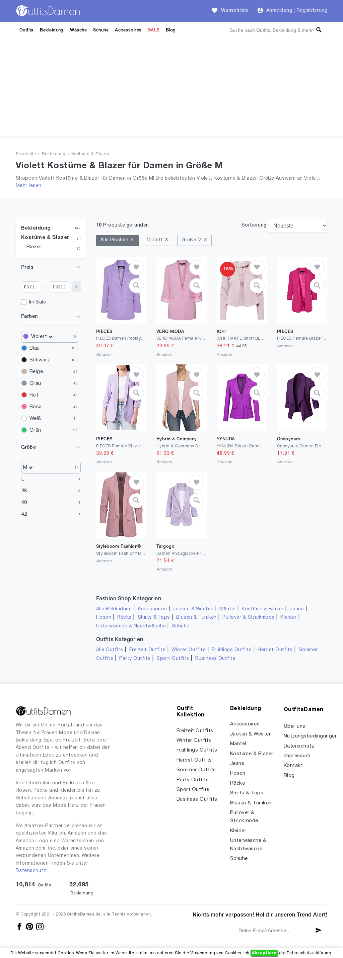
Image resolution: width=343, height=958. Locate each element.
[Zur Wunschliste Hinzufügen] (136, 267)
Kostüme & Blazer (90, 154)
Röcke (124, 617)
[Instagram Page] (40, 926)
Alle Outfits (109, 650)
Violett (39, 336)
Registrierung (311, 10)
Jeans (297, 609)
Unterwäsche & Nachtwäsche (131, 626)
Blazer (34, 247)
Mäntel (227, 609)
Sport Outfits (172, 659)
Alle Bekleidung (114, 609)
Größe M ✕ (194, 240)
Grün (35, 430)
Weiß (35, 418)
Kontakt (293, 765)
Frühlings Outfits (232, 650)
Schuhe (101, 30)
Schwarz (39, 360)
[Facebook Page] (20, 926)
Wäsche (78, 30)
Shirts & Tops (154, 617)
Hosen (103, 617)
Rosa (35, 407)
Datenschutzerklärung (309, 953)
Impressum (297, 756)
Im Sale (37, 302)
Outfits (26, 30)
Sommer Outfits (196, 770)
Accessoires (128, 30)
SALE (153, 30)
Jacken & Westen (193, 609)
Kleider (288, 617)
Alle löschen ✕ (117, 240)
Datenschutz (31, 871)
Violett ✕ (157, 240)
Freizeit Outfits (147, 650)
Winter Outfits (189, 650)
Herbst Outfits (275, 650)
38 (24, 491)
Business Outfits (215, 659)
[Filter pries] (76, 286)
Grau (35, 383)
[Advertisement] (171, 90)
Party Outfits (134, 659)
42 (24, 514)
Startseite (26, 154)
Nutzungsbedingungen (311, 736)
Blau (34, 348)
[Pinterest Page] (30, 926)
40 (24, 502)
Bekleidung (52, 30)
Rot (33, 395)
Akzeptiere (264, 953)
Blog (171, 30)
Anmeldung (279, 10)
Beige (36, 371)
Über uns (294, 726)
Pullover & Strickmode (248, 617)
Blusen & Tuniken (196, 617)
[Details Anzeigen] (136, 285)
